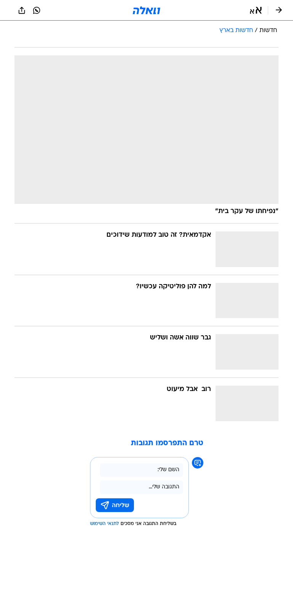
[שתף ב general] (22, 10)
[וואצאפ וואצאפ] (36, 10)
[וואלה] (146, 10)
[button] (256, 10)
